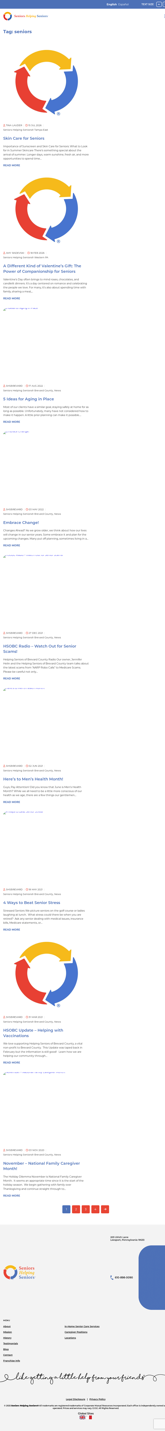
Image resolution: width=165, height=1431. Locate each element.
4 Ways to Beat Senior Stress (31, 902)
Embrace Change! (21, 522)
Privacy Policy (97, 1399)
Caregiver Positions (76, 1332)
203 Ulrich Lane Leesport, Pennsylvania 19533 (127, 1239)
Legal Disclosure (75, 1399)
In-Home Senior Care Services (82, 1326)
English (112, 4)
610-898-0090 (124, 1277)
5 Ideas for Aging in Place (28, 399)
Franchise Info (11, 1360)
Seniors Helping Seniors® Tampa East (25, 130)
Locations (70, 1337)
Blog (6, 1349)
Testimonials (10, 1343)
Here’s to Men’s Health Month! (33, 779)
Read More (11, 165)
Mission (7, 1332)
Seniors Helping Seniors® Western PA (25, 257)
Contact (8, 1355)
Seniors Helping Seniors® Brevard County (28, 390)
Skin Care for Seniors (23, 138)
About (7, 1326)
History (7, 1337)
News (57, 390)
